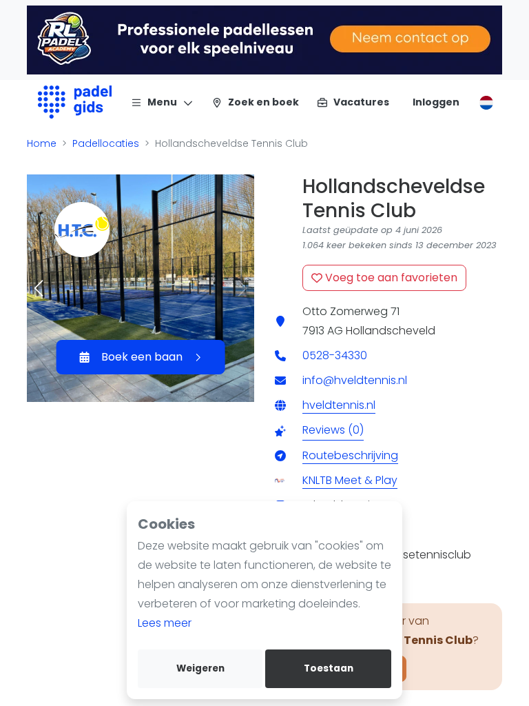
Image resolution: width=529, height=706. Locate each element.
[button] (39, 288)
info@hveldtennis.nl (354, 380)
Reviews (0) (333, 430)
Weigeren (200, 668)
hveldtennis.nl (338, 405)
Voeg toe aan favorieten (389, 277)
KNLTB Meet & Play (349, 480)
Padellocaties (105, 143)
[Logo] (75, 102)
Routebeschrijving (350, 455)
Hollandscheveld (390, 331)
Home (41, 143)
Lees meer (164, 623)
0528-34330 (334, 355)
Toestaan (328, 668)
